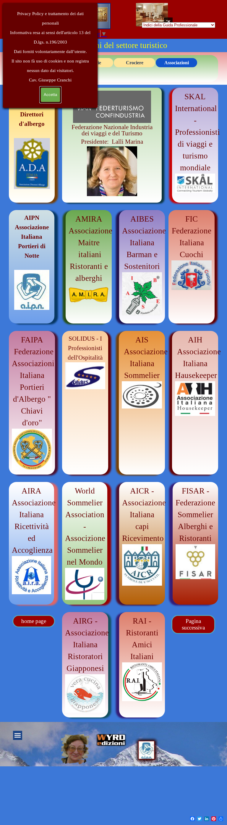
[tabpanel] (112, 144)
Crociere (134, 62)
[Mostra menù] (17, 735)
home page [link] (33, 621)
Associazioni (176, 62)
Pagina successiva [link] (193, 624)
